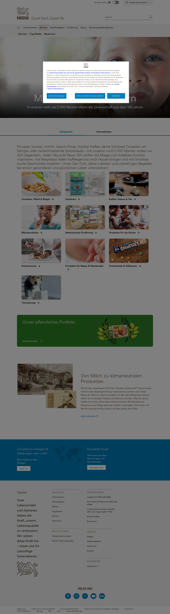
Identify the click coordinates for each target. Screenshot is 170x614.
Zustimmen (116, 96)
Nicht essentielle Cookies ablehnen (90, 96)
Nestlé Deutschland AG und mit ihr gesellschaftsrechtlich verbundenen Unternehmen (79, 73)
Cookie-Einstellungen (56, 96)
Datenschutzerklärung (55, 89)
